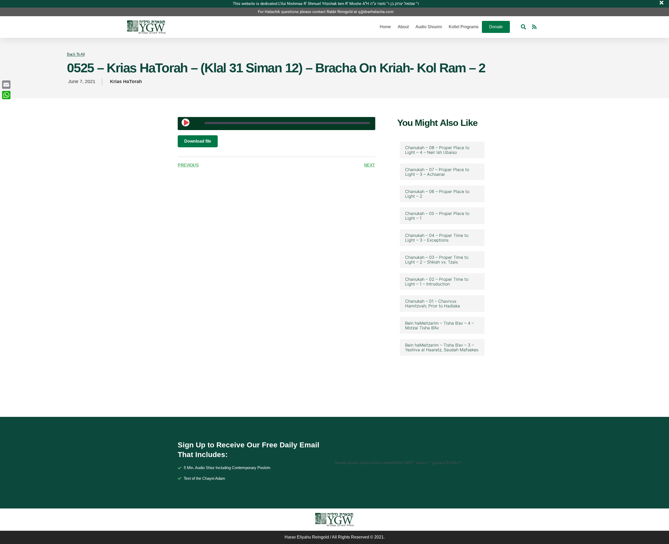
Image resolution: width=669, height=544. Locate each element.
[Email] (6, 84)
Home (385, 27)
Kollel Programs (463, 27)
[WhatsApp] (6, 95)
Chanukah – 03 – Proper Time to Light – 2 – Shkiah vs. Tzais (436, 259)
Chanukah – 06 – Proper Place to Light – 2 (437, 193)
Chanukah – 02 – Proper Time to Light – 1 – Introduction (436, 281)
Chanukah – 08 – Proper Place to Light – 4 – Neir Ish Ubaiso (437, 150)
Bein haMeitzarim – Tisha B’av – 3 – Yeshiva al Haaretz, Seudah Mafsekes (441, 347)
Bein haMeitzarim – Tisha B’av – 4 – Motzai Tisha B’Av (439, 325)
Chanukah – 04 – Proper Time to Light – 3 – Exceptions (436, 237)
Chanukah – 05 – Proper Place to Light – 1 (437, 215)
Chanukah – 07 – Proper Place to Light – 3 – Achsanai (437, 172)
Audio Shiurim (429, 27)
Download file (197, 141)
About (403, 27)
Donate (496, 27)
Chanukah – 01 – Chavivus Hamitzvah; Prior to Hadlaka (432, 303)
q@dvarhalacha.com (376, 11)
